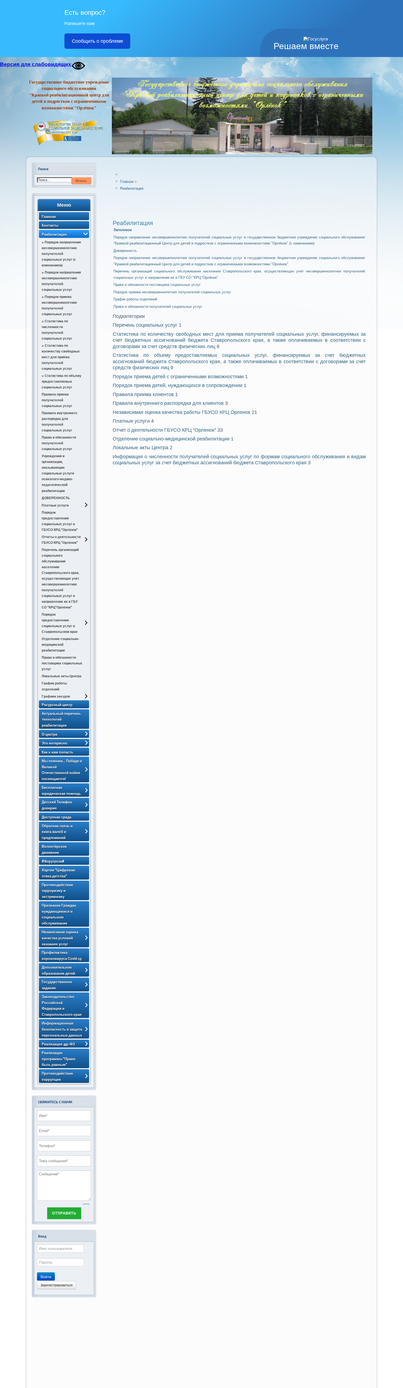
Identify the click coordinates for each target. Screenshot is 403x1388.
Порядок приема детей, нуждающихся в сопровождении (177, 385)
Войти (46, 1276)
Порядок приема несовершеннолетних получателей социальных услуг (172, 292)
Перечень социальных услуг (145, 325)
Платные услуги (131, 421)
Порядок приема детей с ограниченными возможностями (178, 376)
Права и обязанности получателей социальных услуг (157, 307)
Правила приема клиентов (143, 394)
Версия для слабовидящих (35, 64)
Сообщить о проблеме (97, 41)
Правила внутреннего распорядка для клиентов (169, 403)
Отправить (64, 1213)
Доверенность (125, 251)
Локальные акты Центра (140, 447)
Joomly (86, 1204)
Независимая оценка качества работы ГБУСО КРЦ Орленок (181, 412)
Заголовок (122, 230)
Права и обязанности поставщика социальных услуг (157, 285)
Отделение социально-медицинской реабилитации (171, 439)
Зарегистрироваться (57, 1285)
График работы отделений (135, 299)
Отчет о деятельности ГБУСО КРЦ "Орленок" (164, 430)
